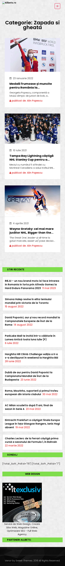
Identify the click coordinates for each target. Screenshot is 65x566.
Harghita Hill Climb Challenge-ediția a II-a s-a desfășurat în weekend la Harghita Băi (31, 356)
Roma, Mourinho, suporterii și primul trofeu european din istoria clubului (31, 392)
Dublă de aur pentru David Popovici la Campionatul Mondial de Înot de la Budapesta (28, 376)
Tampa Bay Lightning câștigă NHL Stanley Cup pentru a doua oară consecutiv (31, 158)
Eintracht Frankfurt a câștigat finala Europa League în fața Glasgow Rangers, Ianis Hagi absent (32, 423)
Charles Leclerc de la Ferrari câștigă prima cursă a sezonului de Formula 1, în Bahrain (31, 440)
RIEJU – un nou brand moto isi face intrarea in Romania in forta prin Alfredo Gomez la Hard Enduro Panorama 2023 (32, 284)
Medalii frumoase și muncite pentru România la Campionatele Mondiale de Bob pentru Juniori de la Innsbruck (30, 85)
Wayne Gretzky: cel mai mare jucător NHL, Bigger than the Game (31, 231)
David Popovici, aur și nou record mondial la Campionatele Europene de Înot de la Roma (32, 321)
